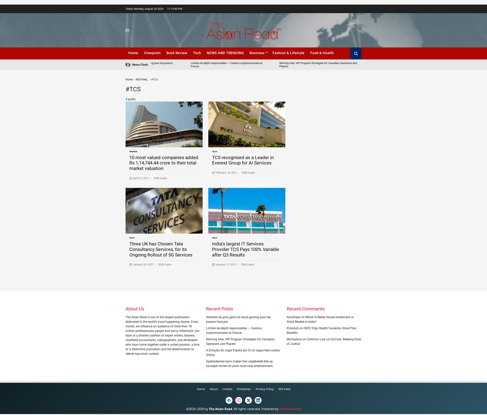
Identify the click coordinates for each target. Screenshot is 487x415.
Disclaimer (244, 389)
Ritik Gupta (160, 178)
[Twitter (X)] (248, 400)
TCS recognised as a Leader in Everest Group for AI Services (243, 160)
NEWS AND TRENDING (225, 53)
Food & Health (322, 53)
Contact (227, 389)
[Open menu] (127, 30)
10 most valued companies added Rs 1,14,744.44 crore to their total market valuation (163, 163)
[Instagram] (238, 400)
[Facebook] (229, 400)
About (214, 389)
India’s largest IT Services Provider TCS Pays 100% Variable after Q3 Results (245, 249)
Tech (197, 53)
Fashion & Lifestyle (289, 53)
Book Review (176, 53)
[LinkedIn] (258, 400)
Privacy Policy (265, 389)
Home (133, 53)
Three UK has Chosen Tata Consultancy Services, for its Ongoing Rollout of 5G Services (160, 249)
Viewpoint (152, 53)
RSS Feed (284, 389)
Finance (133, 152)
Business (257, 53)
